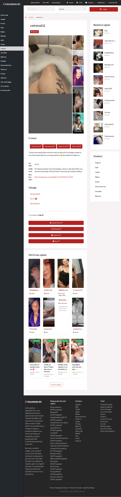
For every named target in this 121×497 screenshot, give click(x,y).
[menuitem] (70, 3)
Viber (56, 241)
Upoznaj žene (56, 2)
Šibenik (47, 293)
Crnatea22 (78, 290)
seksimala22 (108, 124)
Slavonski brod (100, 186)
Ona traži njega (105, 409)
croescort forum (106, 419)
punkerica (77, 329)
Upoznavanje (49, 146)
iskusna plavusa (55, 407)
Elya (106, 31)
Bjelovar (98, 196)
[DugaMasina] (98, 56)
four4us (107, 112)
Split (46, 332)
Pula (76, 436)
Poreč (77, 438)
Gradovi (90, 2)
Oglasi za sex (62, 146)
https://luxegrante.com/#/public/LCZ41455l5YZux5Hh (54, 177)
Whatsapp (56, 229)
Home (71, 2)
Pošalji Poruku (56, 223)
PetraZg (33, 329)
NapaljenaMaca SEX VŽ (58, 417)
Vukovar (78, 441)
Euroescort (104, 421)
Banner (65, 488)
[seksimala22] (98, 127)
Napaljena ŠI (109, 65)
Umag (77, 421)
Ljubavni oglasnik (106, 407)
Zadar (75, 293)
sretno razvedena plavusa (59, 438)
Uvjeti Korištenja (88, 488)
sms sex (103, 424)
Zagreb (40, 215)
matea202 (108, 88)
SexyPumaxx (54, 466)
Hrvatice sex (35, 146)
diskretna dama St (56, 477)
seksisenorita (109, 76)
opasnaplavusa (55, 428)
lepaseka (48, 329)
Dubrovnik (109, 43)
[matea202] (98, 92)
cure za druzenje (106, 412)
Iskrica (102, 414)
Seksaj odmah (35, 2)
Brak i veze (75, 146)
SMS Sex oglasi (105, 426)
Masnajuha (54, 461)
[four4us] (98, 115)
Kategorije (58, 488)
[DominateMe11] (98, 104)
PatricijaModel (55, 472)
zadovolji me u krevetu (112, 41)
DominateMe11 (110, 100)
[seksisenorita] (98, 80)
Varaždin (98, 191)
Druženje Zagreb (106, 404)
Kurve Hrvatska (106, 428)
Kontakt (79, 488)
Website (35, 32)
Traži (80, 2)
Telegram (56, 235)
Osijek (63, 295)
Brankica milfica (55, 454)
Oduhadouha (109, 136)
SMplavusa (63, 290)
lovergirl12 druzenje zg (58, 448)
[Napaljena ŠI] (98, 68)
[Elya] (98, 33)
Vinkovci (78, 419)
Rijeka (97, 177)
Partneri (72, 488)
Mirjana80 (53, 412)
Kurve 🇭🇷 (46, 2)
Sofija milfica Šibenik (52, 290)
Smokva (103, 416)
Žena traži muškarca (107, 431)
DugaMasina (109, 53)
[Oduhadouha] (98, 139)
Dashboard (100, 2)
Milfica (52, 459)
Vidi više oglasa (56, 385)
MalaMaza (34, 290)
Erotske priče (113, 2)
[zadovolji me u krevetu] (98, 44)
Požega (78, 424)
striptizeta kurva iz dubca (59, 423)
